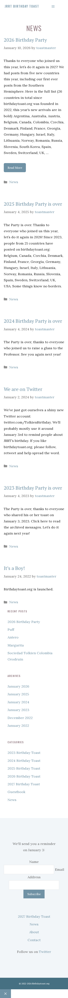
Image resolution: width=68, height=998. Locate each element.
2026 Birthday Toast (24, 776)
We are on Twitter (23, 389)
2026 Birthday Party (25, 40)
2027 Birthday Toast (24, 784)
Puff (11, 629)
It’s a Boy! (14, 568)
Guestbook (16, 792)
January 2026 (18, 686)
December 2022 (20, 718)
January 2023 (18, 710)
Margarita (16, 645)
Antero (13, 637)
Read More (15, 168)
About (34, 932)
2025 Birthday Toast (24, 768)
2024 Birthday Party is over (33, 321)
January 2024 (18, 702)
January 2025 (18, 694)
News (13, 182)
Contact (34, 940)
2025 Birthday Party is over (33, 204)
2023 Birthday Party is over (33, 488)
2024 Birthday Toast (24, 760)
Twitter (45, 952)
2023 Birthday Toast (24, 752)
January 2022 (18, 725)
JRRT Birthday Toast (22, 6)
